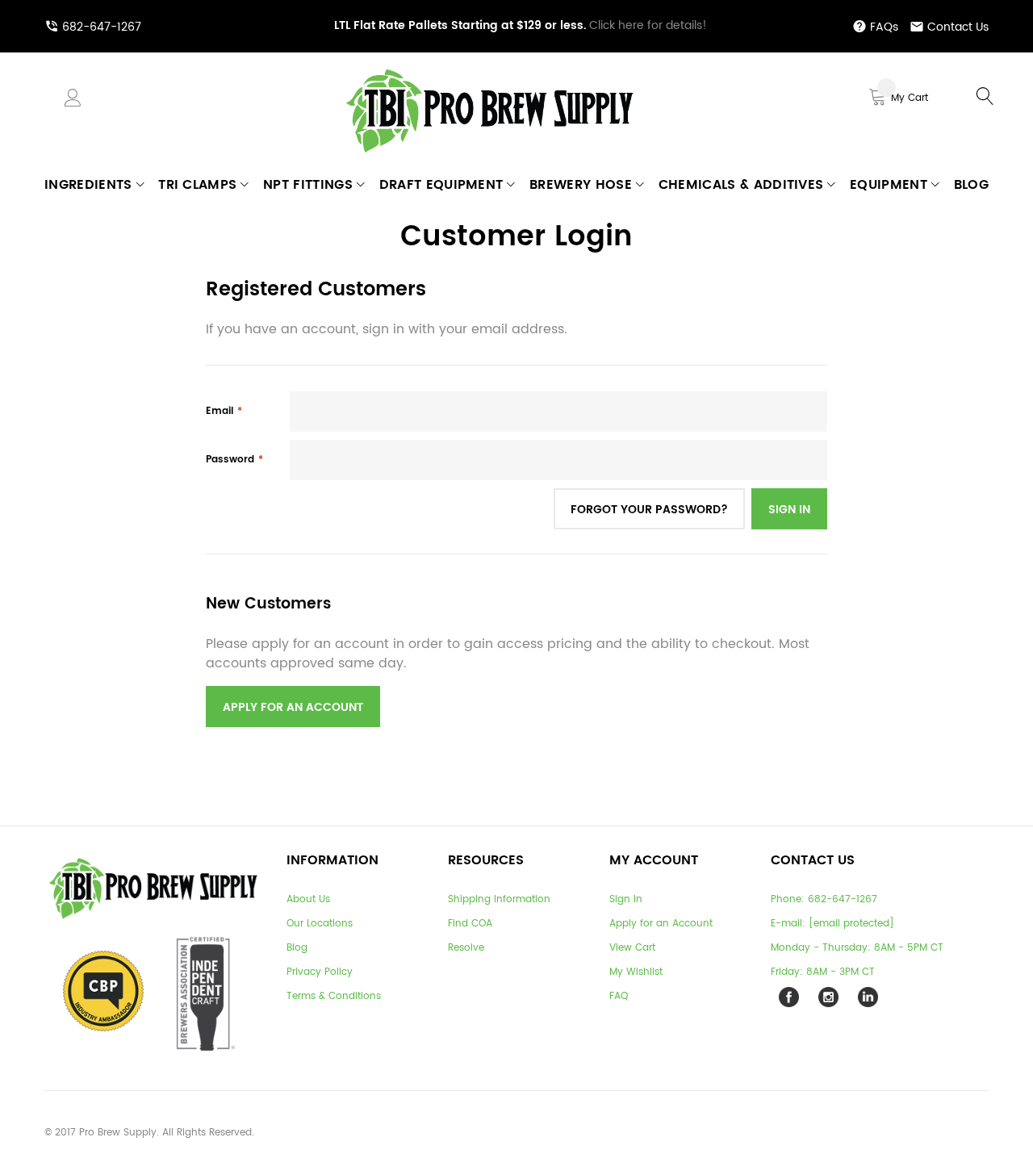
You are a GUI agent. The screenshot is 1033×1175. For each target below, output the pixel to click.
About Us (308, 899)
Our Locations (319, 923)
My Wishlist (636, 972)
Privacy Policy (319, 972)
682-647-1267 (101, 27)
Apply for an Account (661, 923)
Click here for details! (520, 25)
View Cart (632, 947)
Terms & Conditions (333, 996)
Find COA (470, 923)
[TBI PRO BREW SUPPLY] (490, 68)
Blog (296, 947)
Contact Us (958, 27)
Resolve (466, 947)
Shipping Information (499, 899)
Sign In (625, 899)
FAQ (618, 996)
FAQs (884, 27)
